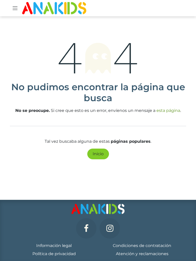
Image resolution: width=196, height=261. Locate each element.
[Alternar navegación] (15, 8)
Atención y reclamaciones (142, 253)
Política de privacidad (54, 253)
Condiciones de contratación (142, 245)
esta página (168, 110)
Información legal (54, 245)
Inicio (98, 153)
